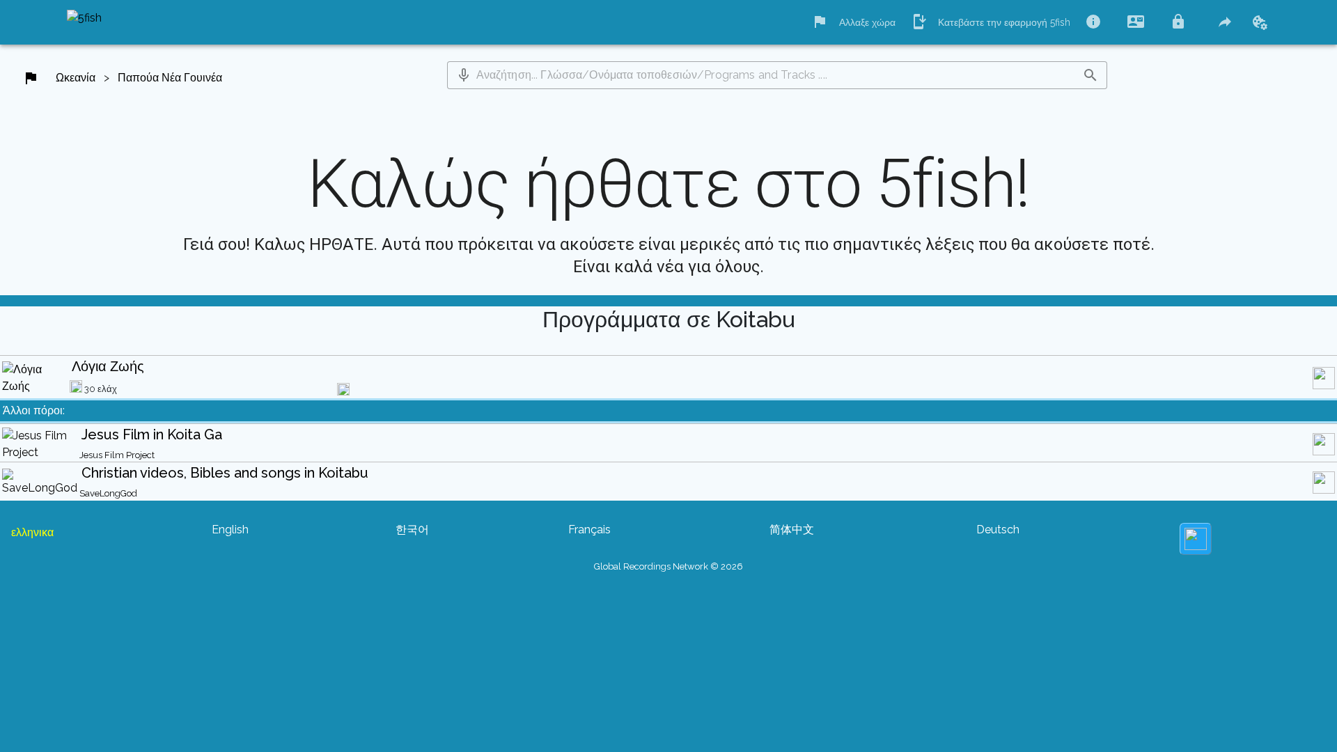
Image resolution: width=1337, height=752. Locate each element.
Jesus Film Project (117, 455)
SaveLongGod (108, 493)
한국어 (412, 529)
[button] (463, 75)
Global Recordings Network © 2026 (668, 566)
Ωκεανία (75, 77)
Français (589, 529)
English (230, 529)
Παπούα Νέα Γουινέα (170, 77)
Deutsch (997, 529)
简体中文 (791, 529)
